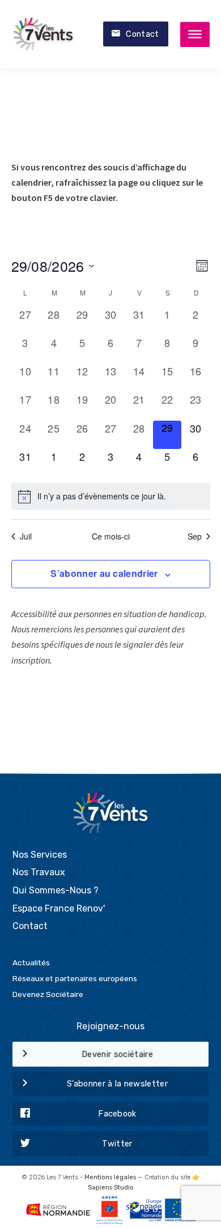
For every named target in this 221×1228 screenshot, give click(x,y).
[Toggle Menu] (195, 34)
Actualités (31, 962)
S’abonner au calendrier (104, 573)
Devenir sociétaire (117, 1054)
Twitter (117, 1144)
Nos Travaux (38, 872)
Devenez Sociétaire (47, 994)
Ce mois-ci (111, 536)
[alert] (110, 496)
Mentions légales (110, 1177)
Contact (142, 34)
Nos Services (39, 854)
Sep (195, 536)
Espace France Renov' (58, 908)
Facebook (117, 1114)
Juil (26, 536)
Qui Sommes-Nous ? (55, 890)
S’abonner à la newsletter (117, 1084)
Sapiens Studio (111, 1187)
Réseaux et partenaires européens (74, 978)
